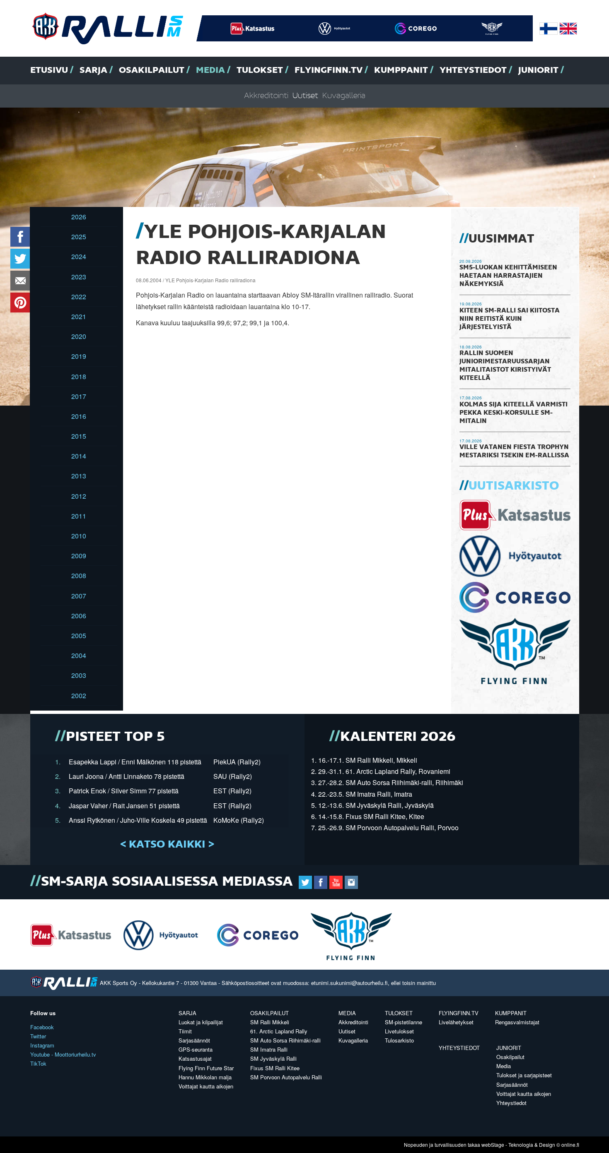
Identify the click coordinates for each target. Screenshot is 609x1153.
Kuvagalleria (343, 95)
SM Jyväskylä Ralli (273, 1058)
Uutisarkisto (514, 486)
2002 (78, 695)
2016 (78, 416)
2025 (78, 236)
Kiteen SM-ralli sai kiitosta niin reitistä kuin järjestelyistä (509, 319)
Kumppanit (401, 70)
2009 (78, 555)
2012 (78, 496)
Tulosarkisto (399, 1040)
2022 (78, 296)
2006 (78, 615)
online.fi (570, 1144)
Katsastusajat (195, 1058)
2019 (78, 356)
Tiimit (185, 1031)
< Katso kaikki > (167, 844)
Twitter (38, 1036)
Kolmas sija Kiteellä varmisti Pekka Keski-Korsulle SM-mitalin (513, 413)
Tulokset (260, 70)
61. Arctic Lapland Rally (278, 1031)
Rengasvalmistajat (517, 1022)
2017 (78, 396)
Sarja (93, 70)
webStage (492, 1144)
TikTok (38, 1063)
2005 (78, 635)
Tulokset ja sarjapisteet (524, 1075)
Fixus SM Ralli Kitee (275, 1068)
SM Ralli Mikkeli (269, 1022)
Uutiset (305, 95)
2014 (78, 456)
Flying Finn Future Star (206, 1068)
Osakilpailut (151, 70)
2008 (78, 575)
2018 (78, 376)
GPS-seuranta (196, 1049)
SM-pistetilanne (403, 1022)
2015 (78, 436)
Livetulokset (399, 1031)
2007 (78, 596)
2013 (78, 475)
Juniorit (538, 70)
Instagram (42, 1045)
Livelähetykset (456, 1022)
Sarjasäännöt (194, 1040)
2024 (78, 256)
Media (210, 70)
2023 (78, 276)
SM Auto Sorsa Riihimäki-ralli (285, 1040)
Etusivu (49, 70)
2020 (78, 336)
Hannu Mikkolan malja (205, 1077)
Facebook (42, 1027)
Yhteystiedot (473, 70)
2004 (78, 655)
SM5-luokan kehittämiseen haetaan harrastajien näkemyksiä (508, 276)
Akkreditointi (266, 95)
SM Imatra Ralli (269, 1049)
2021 (78, 316)
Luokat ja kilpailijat (201, 1022)
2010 (78, 535)
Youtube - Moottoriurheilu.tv (63, 1054)
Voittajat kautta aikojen (206, 1086)
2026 (78, 216)
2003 (78, 675)
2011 (78, 516)
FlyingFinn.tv (328, 70)
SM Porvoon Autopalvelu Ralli (286, 1077)
